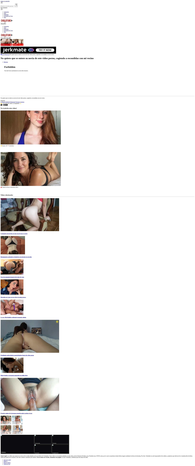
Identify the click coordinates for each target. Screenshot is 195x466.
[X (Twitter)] (7, 105)
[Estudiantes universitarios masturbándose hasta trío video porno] (30, 352)
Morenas (6, 62)
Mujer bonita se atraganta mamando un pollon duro (14, 375)
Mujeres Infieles (5, 102)
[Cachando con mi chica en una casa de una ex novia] (30, 230)
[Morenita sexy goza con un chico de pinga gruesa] (12, 294)
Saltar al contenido (5, 1)
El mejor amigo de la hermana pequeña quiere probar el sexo (16, 413)
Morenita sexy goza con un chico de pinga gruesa (13, 297)
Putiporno (12, 102)
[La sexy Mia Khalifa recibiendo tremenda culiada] (12, 314)
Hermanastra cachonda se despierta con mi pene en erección (16, 257)
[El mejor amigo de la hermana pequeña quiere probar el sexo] (30, 410)
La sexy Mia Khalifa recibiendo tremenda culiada (13, 317)
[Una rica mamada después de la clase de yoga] (12, 274)
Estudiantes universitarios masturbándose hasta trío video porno (17, 355)
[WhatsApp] (1, 105)
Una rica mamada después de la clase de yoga (12, 277)
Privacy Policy (7, 462)
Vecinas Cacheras (19, 102)
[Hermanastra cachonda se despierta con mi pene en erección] (13, 254)
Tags (5, 32)
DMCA (5, 461)
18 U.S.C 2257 (7, 460)
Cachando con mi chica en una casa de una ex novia (14, 233)
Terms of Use (7, 464)
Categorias (6, 26)
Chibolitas (6, 29)
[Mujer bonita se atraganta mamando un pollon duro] (12, 372)
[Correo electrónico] (5, 105)
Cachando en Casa (8, 30)
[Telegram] (3, 105)
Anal (5, 27)
